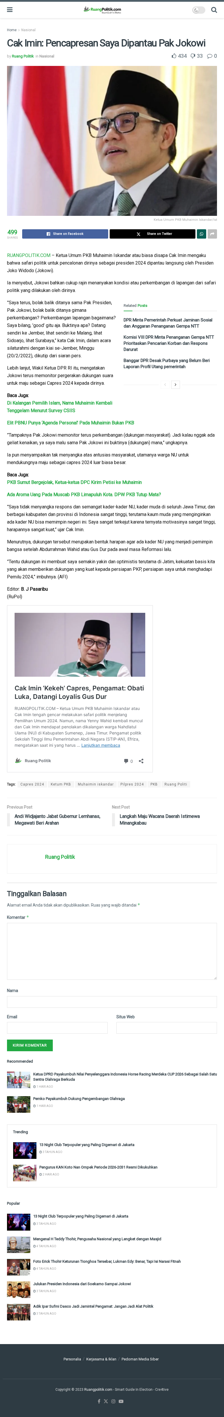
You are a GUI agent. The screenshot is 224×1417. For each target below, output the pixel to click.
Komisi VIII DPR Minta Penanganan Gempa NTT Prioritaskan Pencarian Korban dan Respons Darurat (169, 343)
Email (12, 1016)
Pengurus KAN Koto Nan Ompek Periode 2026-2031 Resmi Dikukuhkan (98, 1167)
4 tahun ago (46, 1246)
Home (12, 30)
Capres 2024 (32, 784)
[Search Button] (214, 10)
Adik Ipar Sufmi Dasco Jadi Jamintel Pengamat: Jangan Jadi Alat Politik (93, 1306)
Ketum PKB (61, 784)
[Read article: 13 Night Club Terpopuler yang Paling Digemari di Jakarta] (24, 1150)
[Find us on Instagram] (113, 1401)
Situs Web (125, 1016)
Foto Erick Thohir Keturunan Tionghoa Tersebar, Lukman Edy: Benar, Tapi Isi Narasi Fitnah (107, 1261)
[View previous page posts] (165, 385)
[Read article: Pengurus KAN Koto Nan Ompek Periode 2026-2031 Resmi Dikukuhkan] (24, 1173)
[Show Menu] (10, 10)
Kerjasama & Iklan (101, 1359)
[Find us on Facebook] (99, 1401)
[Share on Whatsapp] (201, 234)
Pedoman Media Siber (140, 1359)
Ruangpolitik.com (98, 1390)
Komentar (18, 917)
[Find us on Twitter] (106, 1401)
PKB (154, 784)
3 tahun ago (52, 1152)
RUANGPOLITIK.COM (28, 255)
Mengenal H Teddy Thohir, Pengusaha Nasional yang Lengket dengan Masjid (97, 1239)
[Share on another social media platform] (212, 234)
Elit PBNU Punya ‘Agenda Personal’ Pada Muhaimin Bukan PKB (70, 423)
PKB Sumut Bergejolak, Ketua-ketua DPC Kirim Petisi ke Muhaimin (74, 482)
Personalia (72, 1359)
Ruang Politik (23, 56)
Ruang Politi (175, 784)
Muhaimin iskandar (96, 784)
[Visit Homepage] (102, 10)
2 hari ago (50, 1174)
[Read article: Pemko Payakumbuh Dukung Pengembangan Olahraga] (18, 1104)
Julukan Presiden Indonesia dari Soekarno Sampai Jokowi (82, 1284)
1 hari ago (44, 1086)
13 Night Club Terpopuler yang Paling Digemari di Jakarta (86, 1145)
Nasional (28, 30)
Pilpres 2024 (132, 784)
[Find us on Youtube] (121, 1401)
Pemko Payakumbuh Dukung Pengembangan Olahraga (79, 1098)
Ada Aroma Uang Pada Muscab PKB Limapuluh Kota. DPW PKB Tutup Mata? (84, 494)
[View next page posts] (175, 385)
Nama (12, 990)
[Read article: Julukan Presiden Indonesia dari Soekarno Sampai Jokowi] (18, 1289)
